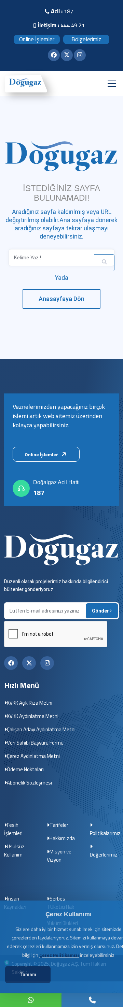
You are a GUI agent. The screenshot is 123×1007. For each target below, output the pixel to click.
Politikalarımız (105, 833)
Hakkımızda (62, 838)
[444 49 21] (31, 1000)
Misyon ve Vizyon (59, 856)
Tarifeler (59, 825)
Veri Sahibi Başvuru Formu (35, 743)
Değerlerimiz (104, 855)
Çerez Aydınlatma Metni (33, 756)
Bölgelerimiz (86, 39)
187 (38, 493)
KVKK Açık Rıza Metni (29, 703)
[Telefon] (92, 1000)
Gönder (101, 611)
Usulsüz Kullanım (14, 851)
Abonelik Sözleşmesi (29, 783)
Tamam (27, 974)
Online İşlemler (36, 39)
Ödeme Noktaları (25, 769)
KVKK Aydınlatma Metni (32, 716)
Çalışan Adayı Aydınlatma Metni (41, 729)
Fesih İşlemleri (13, 829)
